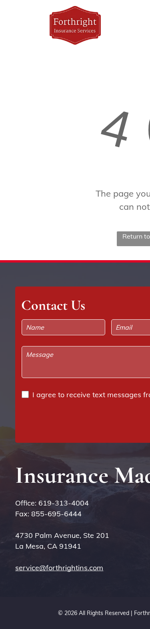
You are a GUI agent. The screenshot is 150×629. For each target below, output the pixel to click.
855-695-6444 (56, 513)
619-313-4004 (63, 503)
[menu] (138, 16)
